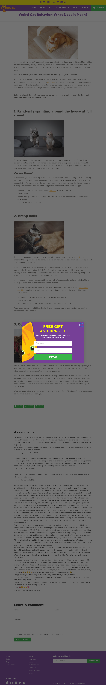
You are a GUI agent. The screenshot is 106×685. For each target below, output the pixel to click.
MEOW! (53, 356)
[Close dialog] (81, 325)
